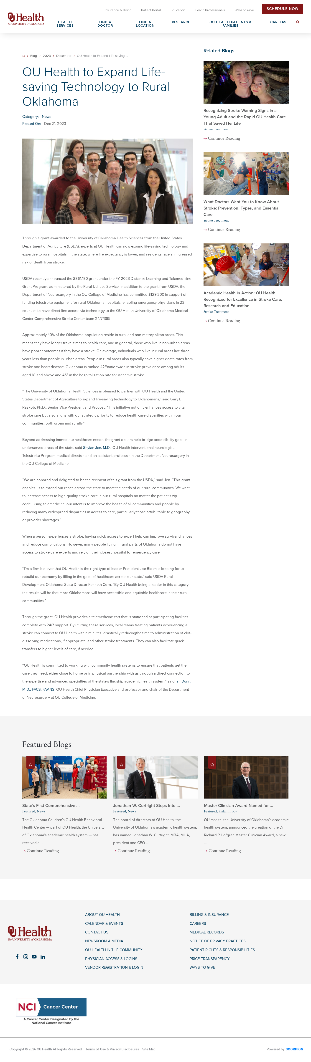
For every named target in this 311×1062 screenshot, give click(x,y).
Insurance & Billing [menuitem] (118, 10)
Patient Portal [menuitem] (151, 10)
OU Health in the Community (114, 950)
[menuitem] (297, 24)
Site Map (149, 1049)
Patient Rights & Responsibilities (222, 950)
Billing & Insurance (209, 915)
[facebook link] (17, 957)
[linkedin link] (42, 957)
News (46, 116)
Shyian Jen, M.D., (97, 447)
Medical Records (207, 932)
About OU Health (102, 915)
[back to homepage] (23, 56)
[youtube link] (34, 957)
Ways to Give (202, 967)
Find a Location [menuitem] (145, 24)
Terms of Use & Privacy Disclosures (112, 1049)
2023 (47, 56)
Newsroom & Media (104, 941)
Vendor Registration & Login (114, 967)
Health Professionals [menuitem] (210, 10)
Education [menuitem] (178, 10)
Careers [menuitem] (278, 22)
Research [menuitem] (181, 22)
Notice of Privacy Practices (218, 941)
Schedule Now (282, 9)
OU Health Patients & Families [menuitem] (230, 24)
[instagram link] (26, 957)
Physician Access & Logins (111, 959)
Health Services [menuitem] (65, 24)
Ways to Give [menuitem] (244, 10)
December (63, 56)
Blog (33, 56)
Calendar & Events (104, 923)
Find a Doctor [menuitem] (105, 24)
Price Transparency (210, 959)
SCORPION (294, 1049)
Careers (198, 923)
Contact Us (96, 932)
